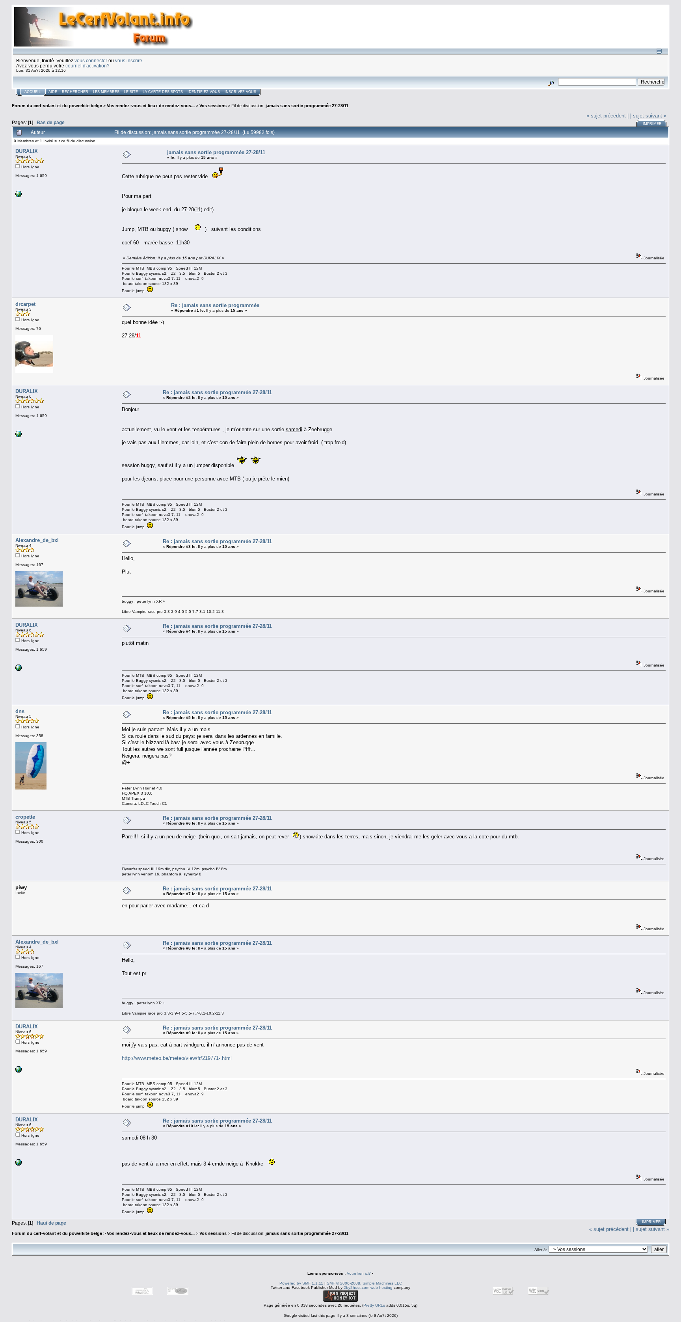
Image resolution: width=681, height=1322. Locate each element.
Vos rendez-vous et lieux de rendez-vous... (151, 105)
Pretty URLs (374, 1305)
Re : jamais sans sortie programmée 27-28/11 (217, 392)
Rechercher (75, 92)
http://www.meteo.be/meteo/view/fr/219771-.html (177, 1058)
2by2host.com (356, 1287)
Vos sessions (213, 105)
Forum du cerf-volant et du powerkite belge (57, 105)
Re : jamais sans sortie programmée (215, 305)
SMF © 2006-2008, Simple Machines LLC (364, 1283)
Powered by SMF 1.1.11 (301, 1283)
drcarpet (25, 304)
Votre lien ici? (359, 1273)
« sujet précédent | (607, 116)
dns (19, 711)
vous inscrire (128, 60)
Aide (52, 92)
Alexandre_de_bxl (37, 540)
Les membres (106, 92)
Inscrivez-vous (240, 92)
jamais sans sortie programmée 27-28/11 (307, 105)
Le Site (131, 92)
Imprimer (652, 124)
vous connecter (90, 60)
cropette (25, 817)
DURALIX (26, 151)
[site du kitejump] (18, 196)
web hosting (381, 1287)
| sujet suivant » (648, 116)
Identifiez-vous (204, 92)
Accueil (32, 92)
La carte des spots (163, 92)
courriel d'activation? (87, 65)
